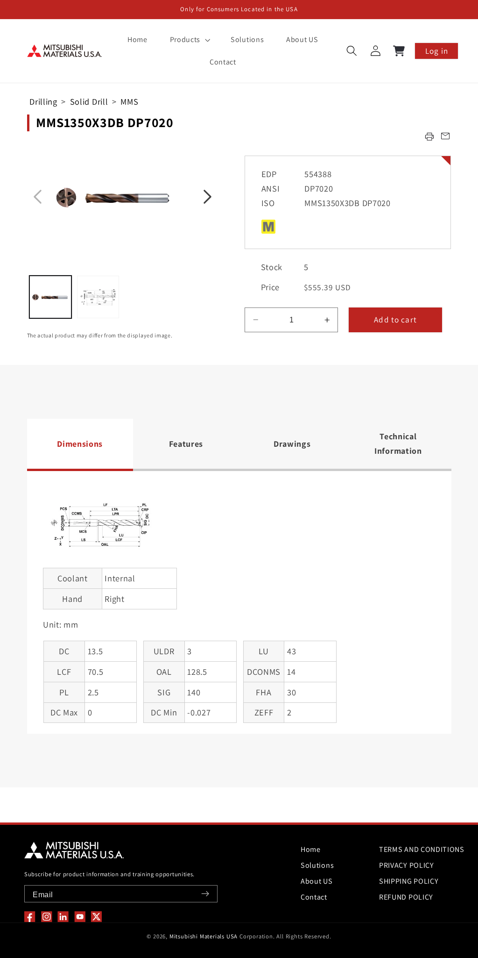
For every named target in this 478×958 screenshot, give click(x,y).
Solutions (317, 865)
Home (311, 849)
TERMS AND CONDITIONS (421, 849)
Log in (436, 50)
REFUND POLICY (406, 897)
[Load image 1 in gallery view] (50, 297)
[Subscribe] (205, 893)
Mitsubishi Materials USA (203, 936)
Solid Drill (89, 101)
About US (317, 881)
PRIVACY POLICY (406, 865)
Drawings (292, 443)
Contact (314, 897)
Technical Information (398, 443)
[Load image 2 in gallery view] (98, 297)
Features (186, 443)
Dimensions (80, 443)
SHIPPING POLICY (408, 881)
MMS (129, 101)
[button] (189, 40)
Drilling (43, 101)
